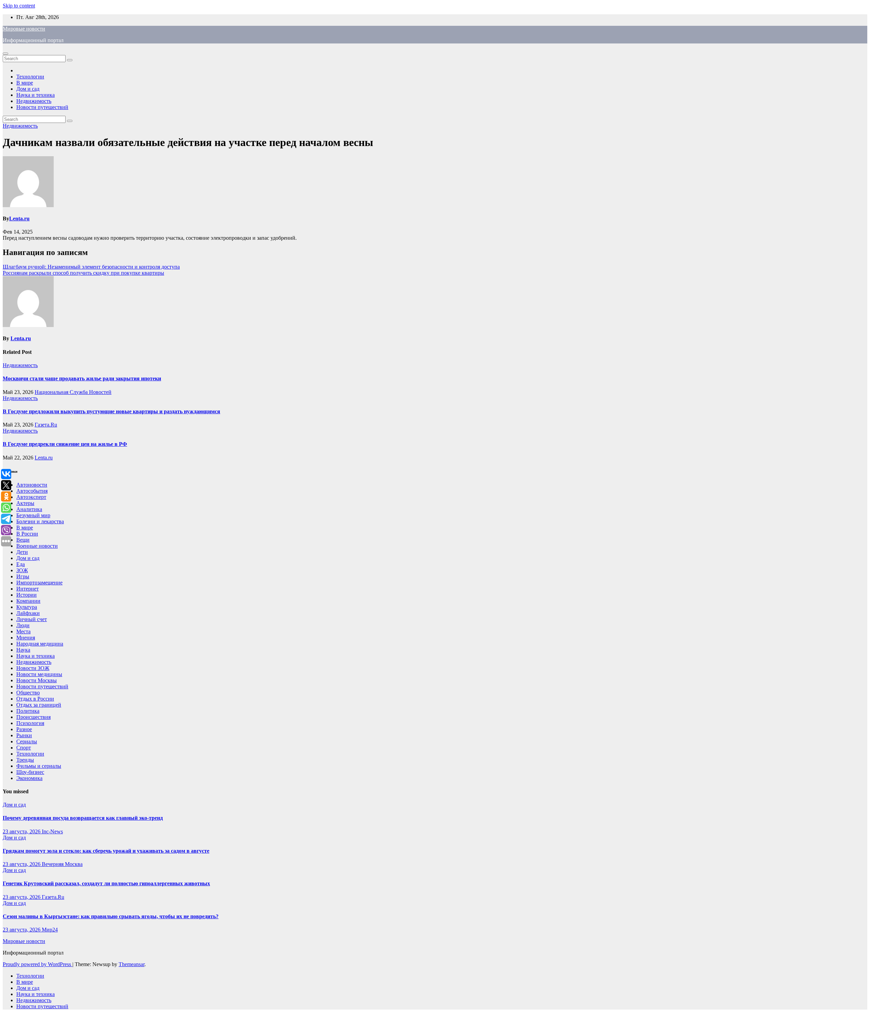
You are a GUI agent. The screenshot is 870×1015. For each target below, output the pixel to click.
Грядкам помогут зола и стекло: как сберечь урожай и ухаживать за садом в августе (106, 851)
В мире (24, 83)
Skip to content (19, 5)
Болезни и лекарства (40, 521)
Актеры (25, 503)
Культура (26, 607)
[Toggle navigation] (5, 54)
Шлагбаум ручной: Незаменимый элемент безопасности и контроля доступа (91, 267)
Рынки (24, 735)
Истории (26, 595)
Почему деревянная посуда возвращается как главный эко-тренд (83, 818)
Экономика (29, 778)
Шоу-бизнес (30, 772)
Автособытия (32, 491)
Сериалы (26, 741)
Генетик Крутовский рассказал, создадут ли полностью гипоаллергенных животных (106, 883)
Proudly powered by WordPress (37, 964)
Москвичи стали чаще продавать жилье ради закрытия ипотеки (82, 378)
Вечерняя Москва (62, 864)
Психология (30, 723)
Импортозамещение (39, 582)
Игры (22, 576)
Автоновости (31, 485)
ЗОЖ (22, 570)
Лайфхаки (28, 613)
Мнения (25, 637)
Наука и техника (35, 95)
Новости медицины (39, 674)
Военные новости (37, 546)
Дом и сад (27, 89)
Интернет (27, 589)
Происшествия (33, 717)
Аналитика (29, 509)
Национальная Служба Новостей (73, 392)
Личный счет (31, 619)
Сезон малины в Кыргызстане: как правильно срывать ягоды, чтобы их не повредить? (111, 916)
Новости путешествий (42, 107)
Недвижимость (33, 101)
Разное (24, 729)
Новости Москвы (36, 680)
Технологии (30, 76)
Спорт (23, 747)
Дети (22, 552)
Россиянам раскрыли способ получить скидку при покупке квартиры (83, 273)
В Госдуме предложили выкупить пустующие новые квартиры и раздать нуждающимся (111, 411)
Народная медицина (39, 644)
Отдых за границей (38, 705)
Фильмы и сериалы (38, 766)
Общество (28, 692)
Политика (27, 711)
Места (23, 631)
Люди (23, 625)
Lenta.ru (19, 218)
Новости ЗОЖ (32, 668)
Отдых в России (35, 699)
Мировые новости (24, 29)
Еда (20, 564)
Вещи (23, 540)
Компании (28, 601)
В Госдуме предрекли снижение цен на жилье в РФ (65, 444)
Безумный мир (33, 515)
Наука (23, 650)
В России (27, 534)
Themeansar (131, 964)
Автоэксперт (31, 497)
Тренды (25, 760)
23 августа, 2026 (22, 831)
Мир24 (50, 929)
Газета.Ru (46, 425)
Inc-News (52, 831)
